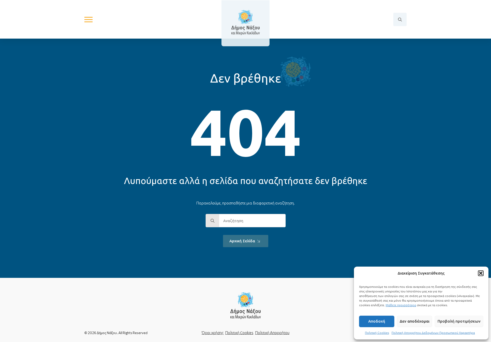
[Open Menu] (88, 19)
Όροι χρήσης (213, 332)
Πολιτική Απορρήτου (272, 332)
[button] (480, 273)
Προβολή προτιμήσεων (459, 321)
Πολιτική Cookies (377, 332)
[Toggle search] (400, 19)
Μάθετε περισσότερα (401, 305)
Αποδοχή (376, 321)
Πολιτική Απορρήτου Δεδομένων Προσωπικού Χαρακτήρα (433, 332)
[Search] (212, 220)
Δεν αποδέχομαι (414, 321)
